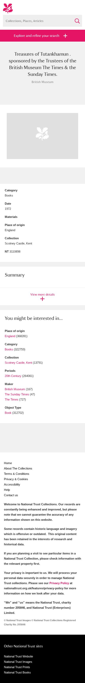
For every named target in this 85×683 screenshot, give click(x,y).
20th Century (13, 376)
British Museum (15, 389)
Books (9, 349)
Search (77, 19)
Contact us (11, 495)
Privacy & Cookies (16, 479)
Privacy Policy (59, 583)
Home (8, 463)
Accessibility (12, 484)
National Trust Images (18, 661)
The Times (11, 399)
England (10, 336)
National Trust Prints (17, 667)
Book (8, 412)
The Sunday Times (17, 394)
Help (7, 489)
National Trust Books (17, 672)
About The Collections (18, 468)
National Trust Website (18, 656)
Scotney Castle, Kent (18, 362)
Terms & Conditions (16, 473)
